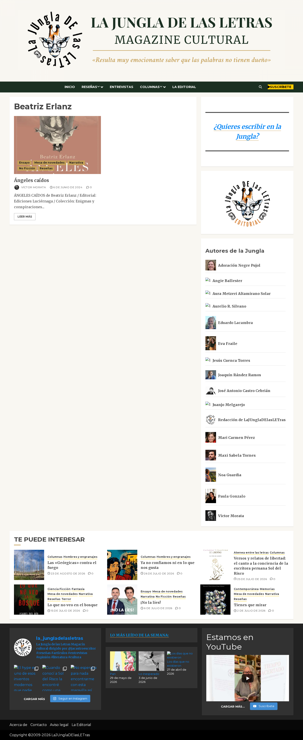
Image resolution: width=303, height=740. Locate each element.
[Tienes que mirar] (215, 599)
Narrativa (76, 162)
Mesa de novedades (49, 162)
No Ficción (27, 168)
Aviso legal (59, 725)
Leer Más (25, 216)
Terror (66, 599)
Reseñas (89, 87)
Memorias (267, 589)
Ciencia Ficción (59, 589)
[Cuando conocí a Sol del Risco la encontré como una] (55, 678)
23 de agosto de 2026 (68, 573)
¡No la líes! (151, 602)
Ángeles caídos (31, 180)
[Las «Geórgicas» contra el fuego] (29, 565)
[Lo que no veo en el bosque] (29, 599)
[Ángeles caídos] (57, 145)
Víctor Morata (33, 187)
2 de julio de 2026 (251, 610)
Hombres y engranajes (80, 556)
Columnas (150, 87)
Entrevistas (121, 87)
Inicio (70, 87)
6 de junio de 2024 (67, 187)
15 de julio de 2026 (65, 610)
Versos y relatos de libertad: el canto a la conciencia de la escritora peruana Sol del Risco (261, 565)
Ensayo (24, 162)
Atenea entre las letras (251, 552)
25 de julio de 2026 (252, 579)
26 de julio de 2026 (159, 573)
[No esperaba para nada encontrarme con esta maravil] (84, 678)
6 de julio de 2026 (158, 608)
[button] (260, 87)
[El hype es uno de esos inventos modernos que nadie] (27, 678)
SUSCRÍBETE (280, 87)
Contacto (38, 725)
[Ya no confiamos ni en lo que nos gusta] (122, 565)
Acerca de (18, 725)
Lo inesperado (149, 674)
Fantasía (78, 589)
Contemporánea (246, 589)
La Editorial (184, 87)
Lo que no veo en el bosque (72, 605)
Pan (113, 674)
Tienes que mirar (250, 605)
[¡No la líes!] (122, 599)
